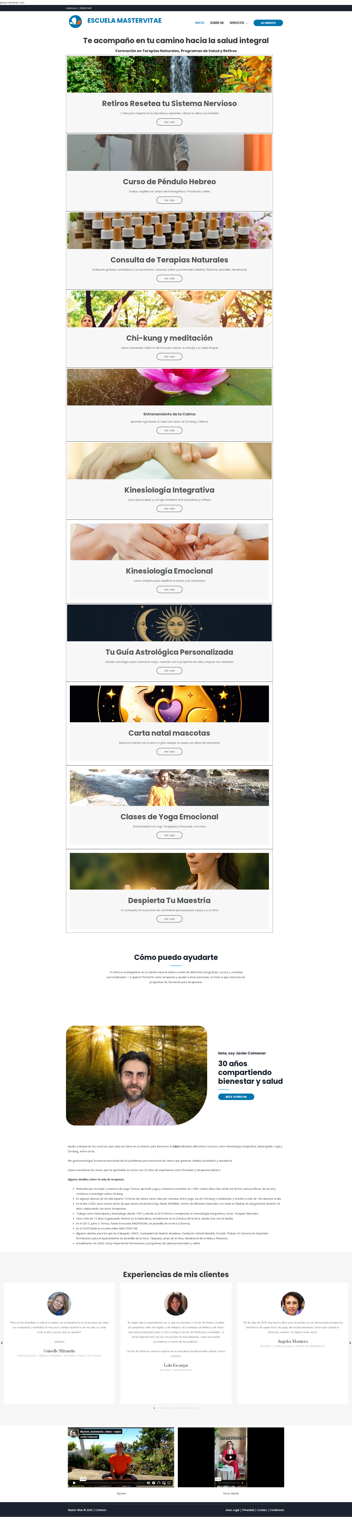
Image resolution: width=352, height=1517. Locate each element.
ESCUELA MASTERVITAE (124, 20)
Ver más (169, 122)
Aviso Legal (232, 1510)
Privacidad (248, 1510)
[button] (236, 1097)
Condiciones (277, 1510)
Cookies (262, 1510)
